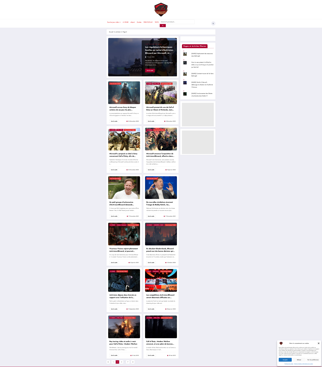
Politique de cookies (289, 364)
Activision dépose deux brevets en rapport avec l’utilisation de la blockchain (122, 296)
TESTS (157, 22)
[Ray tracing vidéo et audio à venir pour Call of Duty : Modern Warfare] (124, 327)
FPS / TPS (156, 83)
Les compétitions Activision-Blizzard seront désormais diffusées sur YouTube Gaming (160, 296)
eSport (133, 22)
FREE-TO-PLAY (148, 22)
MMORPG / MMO (158, 225)
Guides (139, 22)
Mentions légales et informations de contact (303, 364)
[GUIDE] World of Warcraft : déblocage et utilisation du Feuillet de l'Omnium (202, 84)
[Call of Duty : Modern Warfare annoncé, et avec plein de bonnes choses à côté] (161, 327)
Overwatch (155, 271)
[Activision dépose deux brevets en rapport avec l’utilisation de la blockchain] (124, 280)
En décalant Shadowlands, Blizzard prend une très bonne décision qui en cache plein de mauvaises (160, 250)
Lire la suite (150, 70)
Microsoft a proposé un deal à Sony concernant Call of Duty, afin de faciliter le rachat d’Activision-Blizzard (123, 155)
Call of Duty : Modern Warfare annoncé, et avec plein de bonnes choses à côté (159, 343)
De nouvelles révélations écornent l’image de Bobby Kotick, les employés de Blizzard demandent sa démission (160, 203)
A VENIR (125, 22)
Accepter (285, 360)
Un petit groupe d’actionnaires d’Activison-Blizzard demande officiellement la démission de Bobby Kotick (123, 203)
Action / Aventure (121, 225)
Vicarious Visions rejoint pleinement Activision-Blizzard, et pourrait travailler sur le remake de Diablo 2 (123, 250)
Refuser (299, 360)
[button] (318, 343)
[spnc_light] (213, 23)
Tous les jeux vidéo (113, 22)
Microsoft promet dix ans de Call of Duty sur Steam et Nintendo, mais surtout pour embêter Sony (160, 109)
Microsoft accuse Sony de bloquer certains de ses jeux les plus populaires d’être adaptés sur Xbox (123, 109)
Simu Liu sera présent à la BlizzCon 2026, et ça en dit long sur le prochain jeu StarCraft (202, 64)
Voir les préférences (313, 360)
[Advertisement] (198, 114)
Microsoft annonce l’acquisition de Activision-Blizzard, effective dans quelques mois (159, 155)
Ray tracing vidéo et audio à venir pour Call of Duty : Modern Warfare (123, 342)
